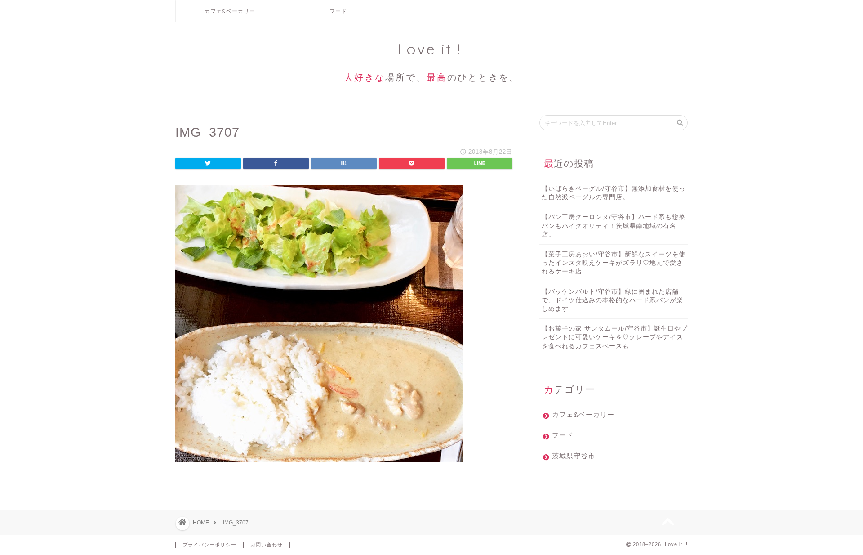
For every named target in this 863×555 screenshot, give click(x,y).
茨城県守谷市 (573, 456)
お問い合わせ (266, 544)
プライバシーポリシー (209, 544)
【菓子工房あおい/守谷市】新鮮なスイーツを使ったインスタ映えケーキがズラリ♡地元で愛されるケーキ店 (613, 263)
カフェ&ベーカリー (230, 11)
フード (338, 11)
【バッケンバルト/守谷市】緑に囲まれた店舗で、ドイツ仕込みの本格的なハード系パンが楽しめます (612, 300)
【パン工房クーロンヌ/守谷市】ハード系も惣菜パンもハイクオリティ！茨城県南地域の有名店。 (613, 225)
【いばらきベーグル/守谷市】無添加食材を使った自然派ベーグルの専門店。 (613, 193)
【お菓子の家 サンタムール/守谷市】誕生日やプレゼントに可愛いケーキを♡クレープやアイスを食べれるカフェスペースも (615, 337)
